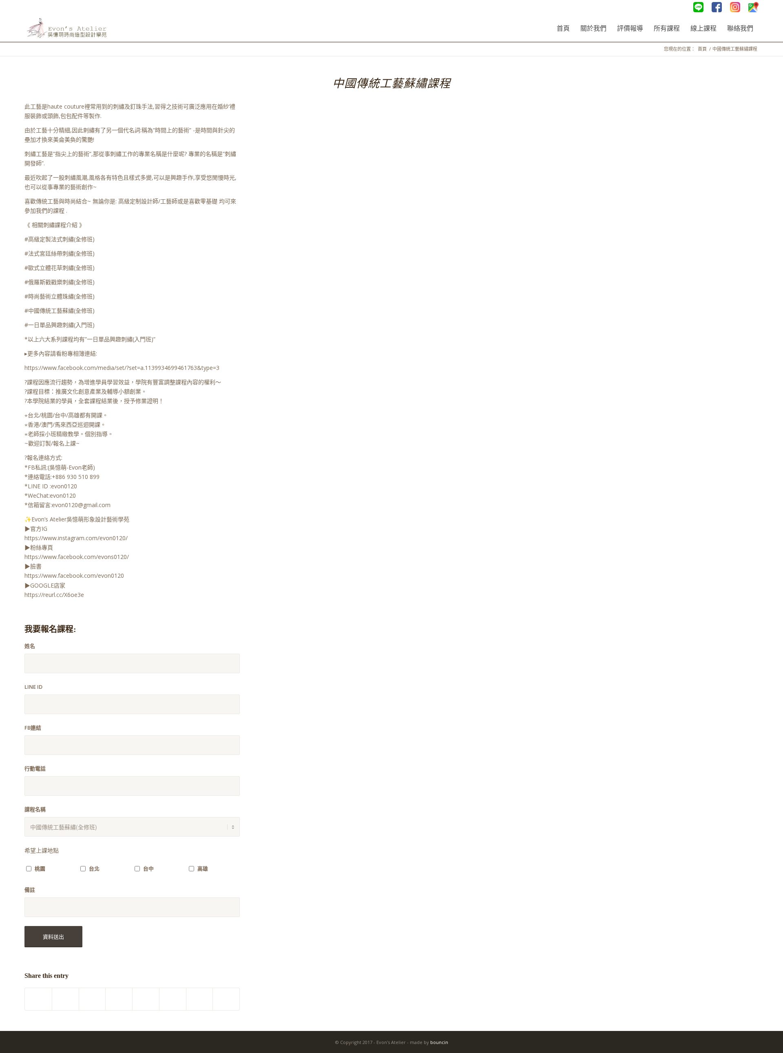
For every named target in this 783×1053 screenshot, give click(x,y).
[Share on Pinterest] (92, 999)
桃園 (40, 868)
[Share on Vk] (172, 999)
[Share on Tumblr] (146, 999)
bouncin (439, 1042)
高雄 (202, 868)
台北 (94, 868)
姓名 (29, 646)
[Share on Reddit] (199, 999)
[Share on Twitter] (65, 999)
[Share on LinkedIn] (119, 999)
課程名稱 (35, 809)
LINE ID (33, 686)
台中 (148, 868)
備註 (29, 889)
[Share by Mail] (226, 999)
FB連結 (32, 727)
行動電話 (35, 768)
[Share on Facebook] (38, 999)
